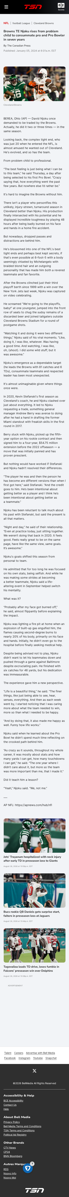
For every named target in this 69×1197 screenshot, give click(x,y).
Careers (18, 1052)
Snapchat (51, 1057)
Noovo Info (10, 1173)
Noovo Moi (10, 1177)
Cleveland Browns (44, 23)
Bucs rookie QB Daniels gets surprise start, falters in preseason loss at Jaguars (32, 914)
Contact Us (10, 1104)
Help (6, 1109)
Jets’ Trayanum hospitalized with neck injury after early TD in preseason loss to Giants (32, 859)
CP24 (7, 1151)
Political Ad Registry (15, 1134)
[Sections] (6, 6)
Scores (61, 9)
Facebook (10, 1057)
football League (21, 23)
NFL (6, 23)
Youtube (38, 1057)
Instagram (24, 1057)
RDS (6, 1169)
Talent (7, 1052)
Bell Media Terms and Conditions (22, 1126)
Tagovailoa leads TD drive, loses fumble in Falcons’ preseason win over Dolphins (31, 969)
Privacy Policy (12, 1121)
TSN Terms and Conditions (19, 1130)
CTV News (10, 1147)
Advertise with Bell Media (40, 1052)
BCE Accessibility (13, 1100)
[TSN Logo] (33, 7)
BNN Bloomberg (13, 1156)
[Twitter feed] (34, 1071)
